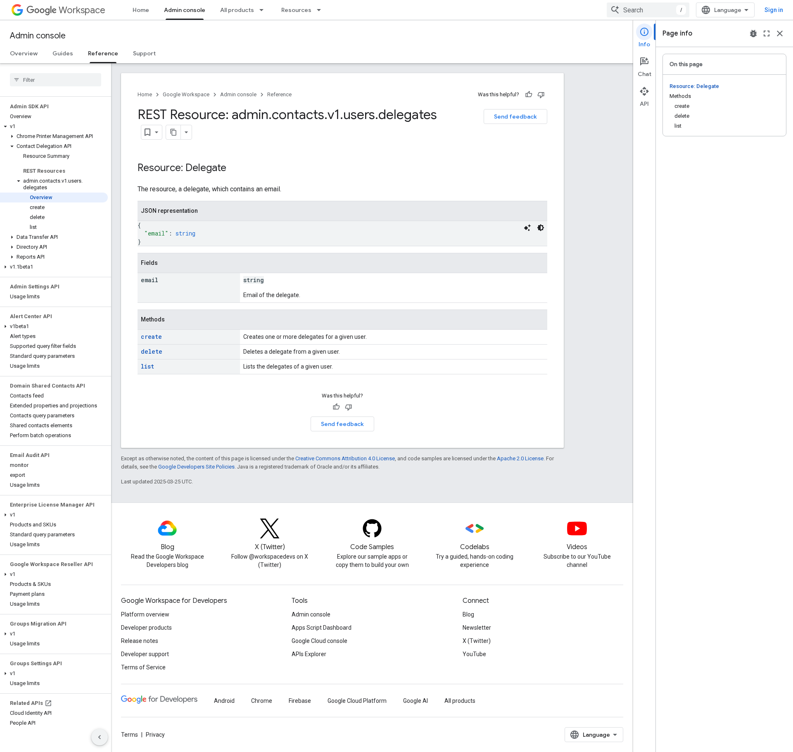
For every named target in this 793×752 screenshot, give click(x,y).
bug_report (753, 33)
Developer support (145, 654)
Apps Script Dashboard (321, 627)
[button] (54, 126)
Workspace (82, 10)
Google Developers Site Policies (196, 467)
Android (224, 700)
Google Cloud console (319, 641)
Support (144, 53)
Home (141, 10)
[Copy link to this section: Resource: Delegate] (234, 169)
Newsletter (477, 627)
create (151, 336)
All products (237, 10)
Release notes (139, 641)
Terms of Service (143, 667)
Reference (103, 53)
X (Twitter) (477, 641)
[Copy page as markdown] (173, 132)
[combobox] (648, 9)
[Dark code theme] (540, 227)
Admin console (184, 10)
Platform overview (145, 614)
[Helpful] (528, 94)
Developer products (146, 627)
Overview (24, 53)
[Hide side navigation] (99, 737)
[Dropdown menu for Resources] (321, 10)
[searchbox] (55, 79)
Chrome (261, 700)
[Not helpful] (541, 94)
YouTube (474, 654)
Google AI (415, 700)
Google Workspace (186, 94)
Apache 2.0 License (520, 458)
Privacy (155, 734)
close (780, 33)
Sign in (774, 10)
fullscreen (767, 33)
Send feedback (515, 116)
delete (151, 351)
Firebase (300, 700)
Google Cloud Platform (357, 700)
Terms (129, 734)
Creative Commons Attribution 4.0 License (345, 458)
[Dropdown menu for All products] (264, 10)
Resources (296, 10)
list (147, 366)
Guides (62, 53)
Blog (468, 614)
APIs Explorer (309, 654)
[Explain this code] (527, 227)
